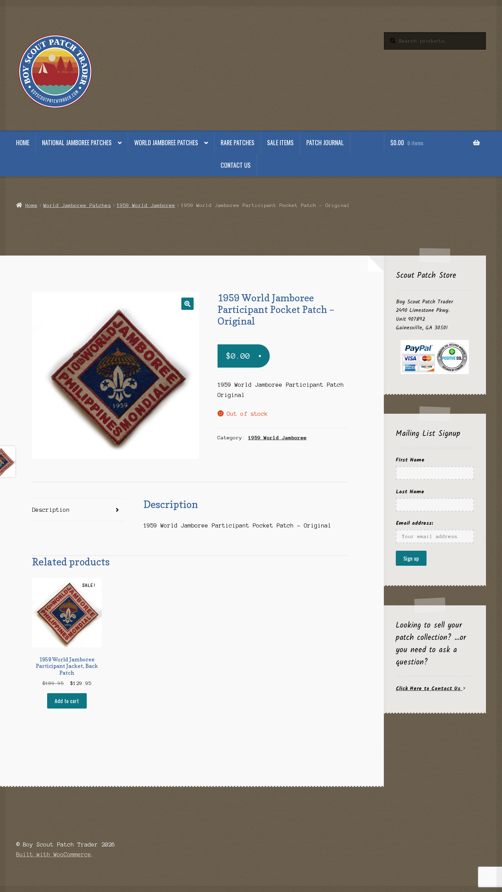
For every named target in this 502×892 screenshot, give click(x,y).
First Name (410, 460)
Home (22, 142)
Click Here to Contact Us (429, 688)
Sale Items (280, 142)
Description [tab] (51, 510)
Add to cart (67, 701)
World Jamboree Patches (166, 142)
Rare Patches (237, 142)
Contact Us (236, 165)
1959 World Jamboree (146, 205)
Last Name (410, 492)
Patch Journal (325, 142)
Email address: (414, 523)
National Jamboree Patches (77, 142)
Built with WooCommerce (53, 854)
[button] (187, 304)
